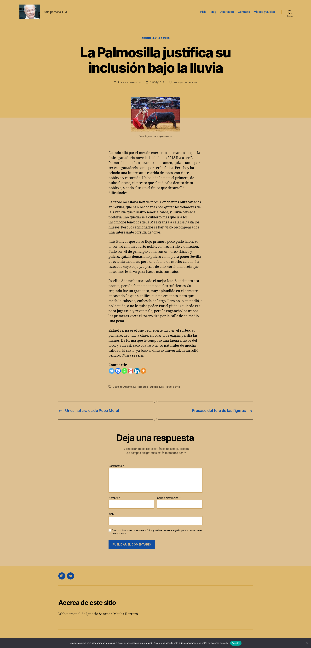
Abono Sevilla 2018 (155, 38)
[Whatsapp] (124, 371)
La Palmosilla (141, 386)
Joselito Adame (122, 386)
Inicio (203, 11)
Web (111, 514)
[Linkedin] (137, 371)
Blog (213, 11)
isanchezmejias (132, 82)
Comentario (116, 466)
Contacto (244, 11)
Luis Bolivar (156, 386)
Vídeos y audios (264, 11)
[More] (143, 371)
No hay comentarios (185, 82)
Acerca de (227, 11)
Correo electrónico (169, 498)
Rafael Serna (172, 386)
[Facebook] (118, 371)
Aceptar (236, 643)
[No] (307, 643)
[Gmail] (130, 371)
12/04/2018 (157, 82)
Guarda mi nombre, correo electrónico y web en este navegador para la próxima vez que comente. (157, 532)
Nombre (114, 498)
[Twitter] (112, 371)
